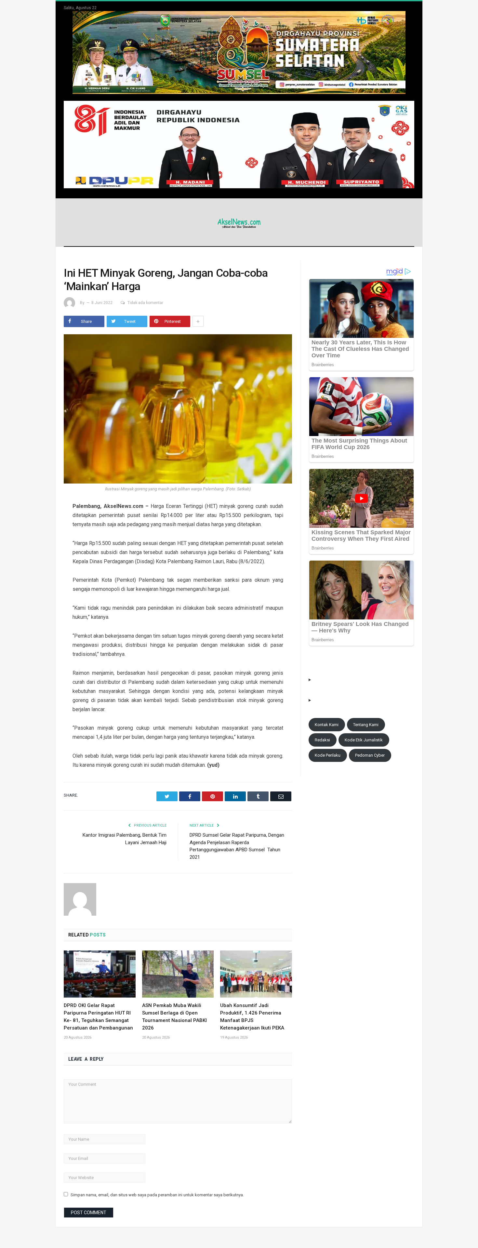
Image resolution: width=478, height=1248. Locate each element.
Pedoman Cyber (370, 755)
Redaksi (322, 739)
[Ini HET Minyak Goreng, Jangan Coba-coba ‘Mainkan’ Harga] (178, 409)
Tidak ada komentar (145, 302)
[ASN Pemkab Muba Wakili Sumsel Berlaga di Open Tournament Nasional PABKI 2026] (178, 973)
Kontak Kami (327, 724)
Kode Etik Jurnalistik (364, 739)
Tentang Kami (365, 724)
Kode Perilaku (327, 755)
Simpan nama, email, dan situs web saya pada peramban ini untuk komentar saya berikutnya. (157, 1194)
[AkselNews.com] (239, 222)
